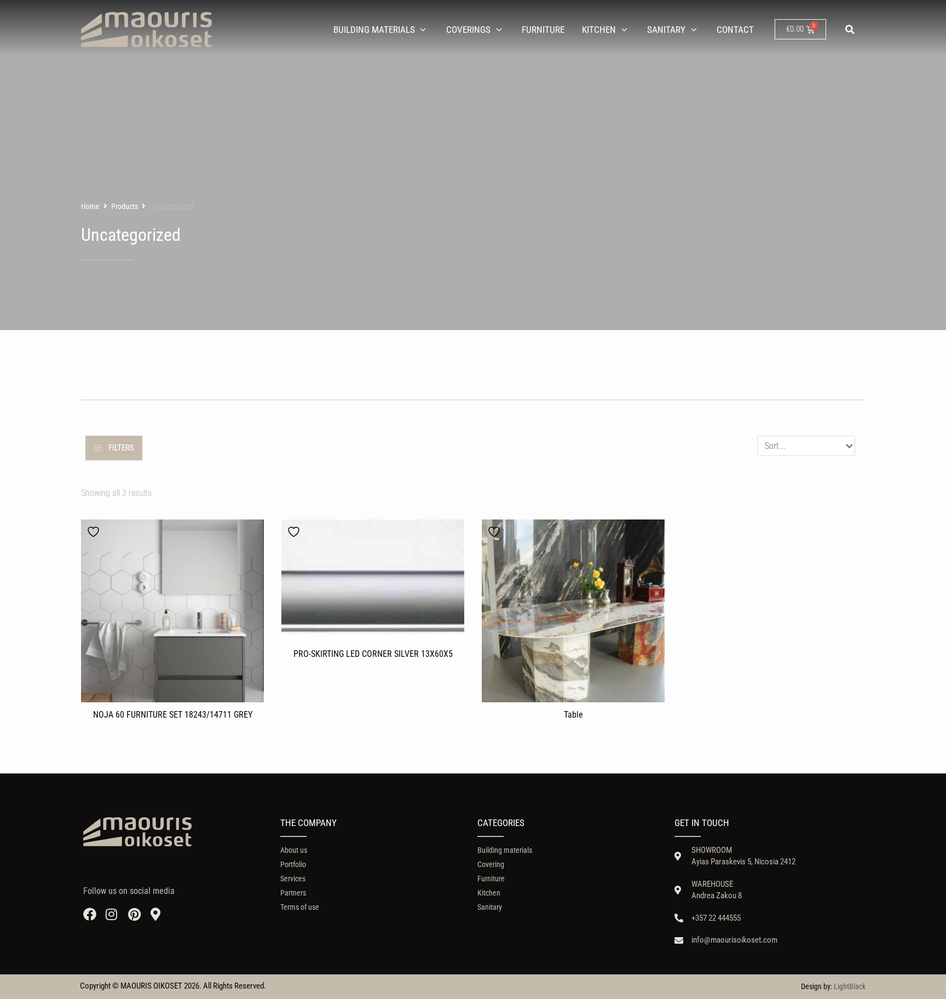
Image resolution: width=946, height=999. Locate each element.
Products (124, 206)
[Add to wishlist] (94, 532)
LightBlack (850, 986)
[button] (850, 29)
